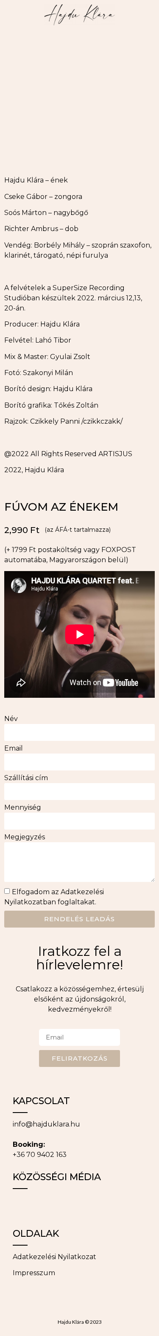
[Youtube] (93, 1205)
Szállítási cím (26, 778)
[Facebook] (23, 1205)
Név (11, 719)
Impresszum (34, 1273)
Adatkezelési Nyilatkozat (54, 1257)
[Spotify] (116, 1205)
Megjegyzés (24, 837)
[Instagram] (46, 1205)
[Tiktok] (70, 1205)
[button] (10, 45)
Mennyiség (22, 807)
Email (13, 748)
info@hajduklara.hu (46, 1124)
